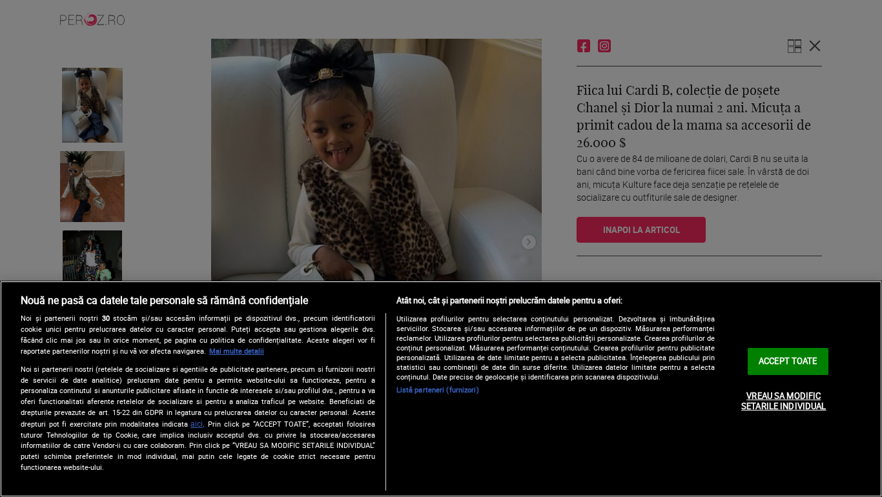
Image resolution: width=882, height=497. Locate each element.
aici (196, 423)
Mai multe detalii (236, 351)
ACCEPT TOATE (788, 361)
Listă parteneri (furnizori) (437, 389)
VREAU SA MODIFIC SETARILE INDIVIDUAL (783, 401)
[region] (441, 389)
